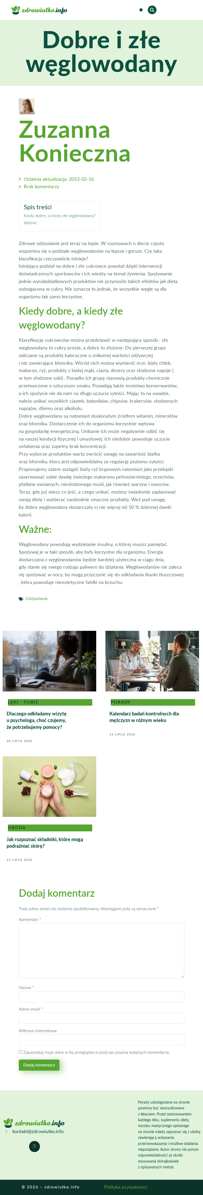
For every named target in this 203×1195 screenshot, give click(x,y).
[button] (141, 9)
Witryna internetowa (38, 1031)
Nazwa (26, 988)
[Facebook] (34, 1146)
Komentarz (30, 920)
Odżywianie (37, 599)
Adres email (31, 1009)
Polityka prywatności (125, 1187)
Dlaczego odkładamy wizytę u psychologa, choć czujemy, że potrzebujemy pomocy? (37, 721)
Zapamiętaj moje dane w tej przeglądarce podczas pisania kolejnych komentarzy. (96, 1052)
